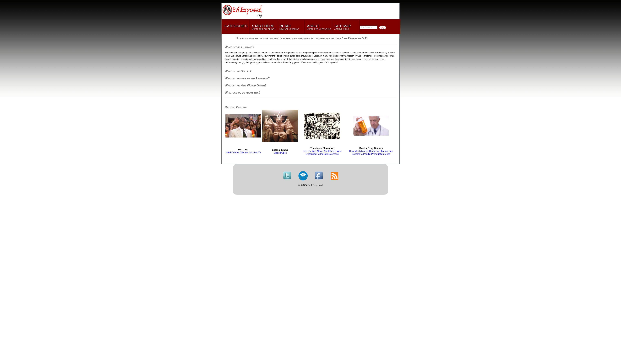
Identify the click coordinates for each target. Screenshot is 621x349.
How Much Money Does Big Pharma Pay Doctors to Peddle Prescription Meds (371, 151)
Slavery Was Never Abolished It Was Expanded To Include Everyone (322, 151)
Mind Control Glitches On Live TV (243, 151)
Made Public (280, 151)
